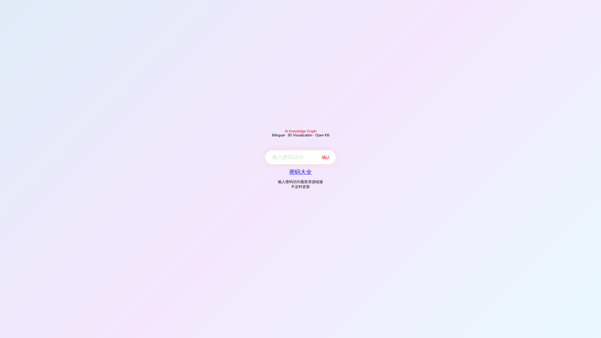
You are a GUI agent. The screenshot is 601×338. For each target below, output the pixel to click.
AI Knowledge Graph (300, 131)
